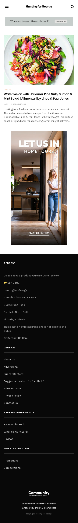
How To (7, 89)
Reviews (8, 439)
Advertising (11, 366)
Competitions (12, 468)
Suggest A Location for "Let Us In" (24, 381)
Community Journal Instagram (39, 508)
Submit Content (13, 374)
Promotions (11, 460)
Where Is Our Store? (16, 431)
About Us (9, 359)
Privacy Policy (12, 395)
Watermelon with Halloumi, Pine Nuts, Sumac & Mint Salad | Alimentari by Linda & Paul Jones (38, 96)
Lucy (6, 104)
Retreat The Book (14, 424)
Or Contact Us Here (15, 338)
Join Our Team (12, 388)
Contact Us (11, 403)
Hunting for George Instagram (39, 503)
